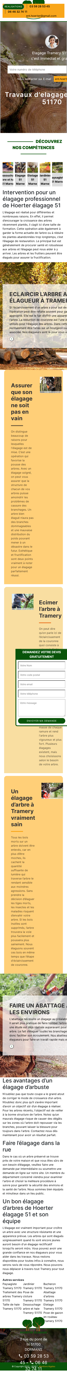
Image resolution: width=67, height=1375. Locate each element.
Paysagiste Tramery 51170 (12, 1286)
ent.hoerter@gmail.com (41, 15)
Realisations (13, 6)
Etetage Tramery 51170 (52, 1306)
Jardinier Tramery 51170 (32, 1286)
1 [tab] (11, 339)
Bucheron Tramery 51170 (52, 1286)
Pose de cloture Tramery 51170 (32, 1296)
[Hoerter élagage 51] (33, 1325)
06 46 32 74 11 (17, 11)
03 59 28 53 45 (40, 6)
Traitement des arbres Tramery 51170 (12, 1296)
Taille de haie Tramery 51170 (12, 1306)
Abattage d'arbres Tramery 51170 (52, 1296)
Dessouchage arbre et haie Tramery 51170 (32, 1308)
